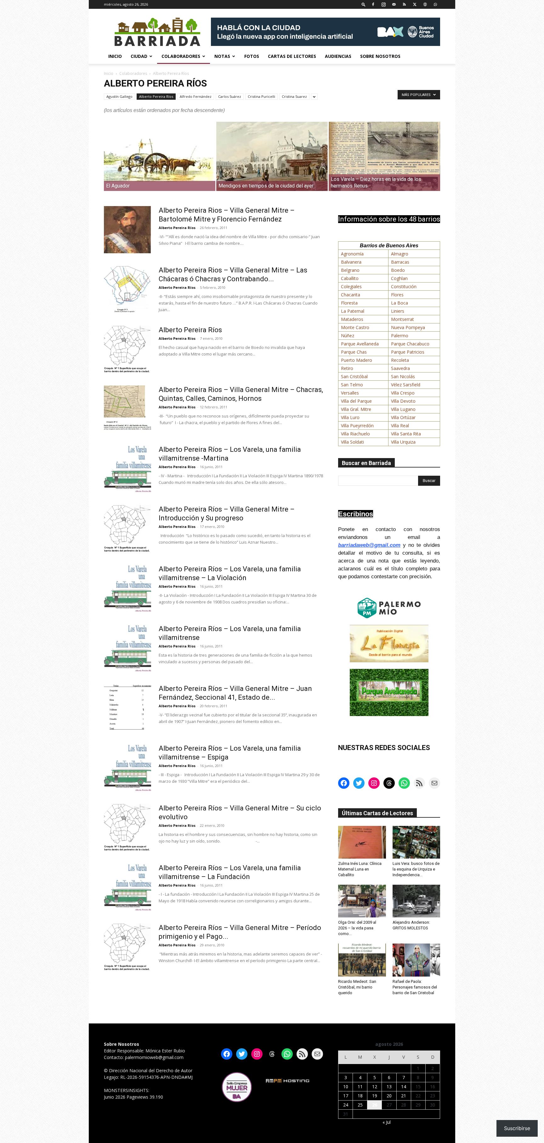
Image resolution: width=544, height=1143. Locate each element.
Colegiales (351, 286)
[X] (414, 4)
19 (374, 1096)
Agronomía (352, 254)
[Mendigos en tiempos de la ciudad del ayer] (272, 156)
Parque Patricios (407, 352)
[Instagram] (383, 4)
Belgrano (350, 270)
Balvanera (351, 262)
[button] (363, 4)
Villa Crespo (403, 393)
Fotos (251, 56)
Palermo (399, 336)
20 (389, 1096)
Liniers (397, 311)
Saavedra (400, 368)
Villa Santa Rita (406, 434)
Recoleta (400, 360)
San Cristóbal (354, 376)
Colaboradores (181, 56)
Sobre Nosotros (380, 56)
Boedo (398, 270)
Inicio (115, 56)
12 (374, 1087)
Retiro (347, 368)
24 (345, 1105)
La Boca (399, 303)
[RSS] (404, 4)
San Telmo (352, 385)
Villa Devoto (403, 401)
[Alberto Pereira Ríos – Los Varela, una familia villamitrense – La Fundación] (127, 887)
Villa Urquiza (403, 442)
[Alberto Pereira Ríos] (127, 349)
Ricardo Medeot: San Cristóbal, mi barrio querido (357, 987)
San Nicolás (403, 376)
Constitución (403, 286)
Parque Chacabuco (410, 344)
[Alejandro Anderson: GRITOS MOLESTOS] (416, 901)
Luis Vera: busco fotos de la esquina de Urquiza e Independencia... (416, 869)
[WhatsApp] (435, 4)
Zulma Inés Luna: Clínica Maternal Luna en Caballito (360, 869)
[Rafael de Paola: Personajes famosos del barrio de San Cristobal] (416, 960)
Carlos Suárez (229, 96)
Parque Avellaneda (360, 344)
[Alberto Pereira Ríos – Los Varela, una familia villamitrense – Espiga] (127, 767)
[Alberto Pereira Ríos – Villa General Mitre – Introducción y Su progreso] (127, 528)
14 (403, 1087)
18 (360, 1096)
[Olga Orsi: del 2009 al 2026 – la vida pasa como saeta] (362, 901)
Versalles (350, 393)
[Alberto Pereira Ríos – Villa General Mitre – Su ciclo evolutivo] (127, 827)
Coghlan (399, 278)
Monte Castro (355, 327)
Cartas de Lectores (292, 56)
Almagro (399, 254)
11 (360, 1087)
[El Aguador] (159, 156)
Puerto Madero (356, 360)
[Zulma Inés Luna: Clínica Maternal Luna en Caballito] (362, 842)
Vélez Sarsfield (405, 385)
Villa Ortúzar (403, 417)
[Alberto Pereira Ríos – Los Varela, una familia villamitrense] (127, 648)
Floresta (349, 303)
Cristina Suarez (294, 96)
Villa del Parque (356, 401)
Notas (222, 56)
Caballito (350, 278)
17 (345, 1096)
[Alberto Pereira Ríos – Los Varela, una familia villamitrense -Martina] (127, 468)
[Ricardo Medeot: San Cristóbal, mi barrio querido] (362, 960)
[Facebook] (373, 4)
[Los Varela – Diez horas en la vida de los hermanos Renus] (384, 156)
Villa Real (400, 426)
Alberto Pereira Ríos (156, 96)
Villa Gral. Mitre (356, 409)
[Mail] (394, 4)
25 (360, 1105)
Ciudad (139, 56)
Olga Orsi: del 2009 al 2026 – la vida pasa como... (357, 928)
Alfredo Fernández (196, 96)
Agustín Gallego (119, 96)
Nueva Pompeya (408, 327)
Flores (397, 295)
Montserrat (402, 319)
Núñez (347, 336)
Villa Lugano (403, 409)
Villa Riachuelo (355, 434)
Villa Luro (350, 417)
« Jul (386, 1122)
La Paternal (352, 311)
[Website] (425, 4)
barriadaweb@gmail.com (369, 545)
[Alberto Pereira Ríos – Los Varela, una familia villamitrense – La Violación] (127, 588)
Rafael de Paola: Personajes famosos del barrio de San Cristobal (415, 987)
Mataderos (352, 319)
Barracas (400, 262)
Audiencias (338, 56)
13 (389, 1087)
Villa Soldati (352, 442)
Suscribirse (517, 1128)
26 (374, 1105)
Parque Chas (354, 352)
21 (403, 1096)
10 (345, 1087)
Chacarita (350, 295)
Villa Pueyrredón (357, 426)
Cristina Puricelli (261, 96)
